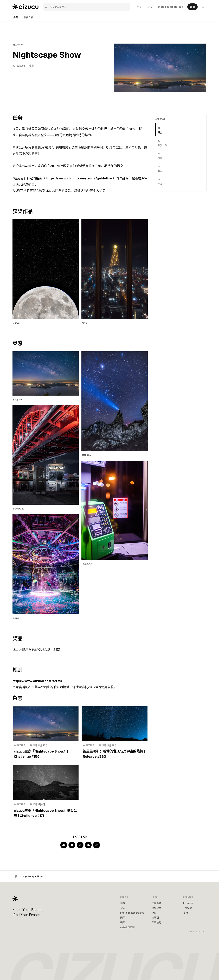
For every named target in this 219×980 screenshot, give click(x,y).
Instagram (188, 903)
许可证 (155, 917)
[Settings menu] (203, 6)
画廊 (122, 922)
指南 (154, 912)
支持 (185, 912)
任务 (15, 17)
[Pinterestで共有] (80, 845)
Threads (187, 907)
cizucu (21, 65)
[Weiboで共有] (63, 845)
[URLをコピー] (96, 845)
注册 (192, 6)
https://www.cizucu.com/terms (37, 681)
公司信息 (156, 922)
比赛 (139, 6)
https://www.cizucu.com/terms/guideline (79, 178)
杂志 (149, 6)
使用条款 (156, 903)
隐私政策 (156, 907)
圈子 (122, 917)
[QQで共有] (71, 845)
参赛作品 (28, 17)
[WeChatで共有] (88, 845)
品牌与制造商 (127, 927)
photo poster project (170, 6)
